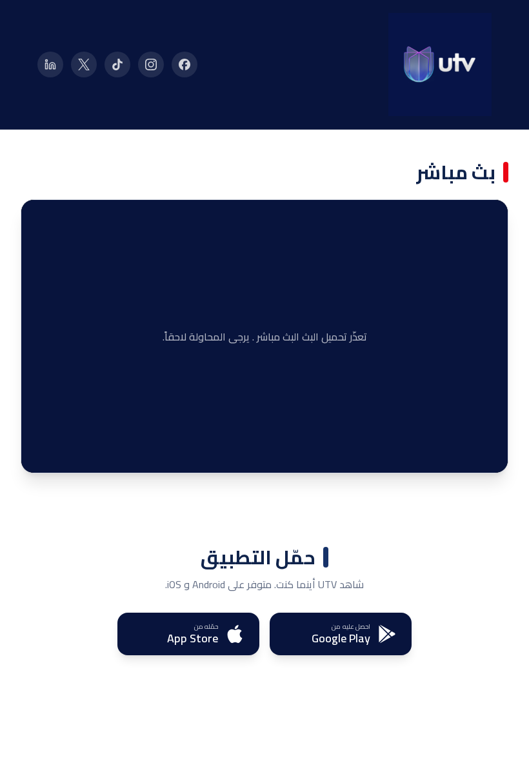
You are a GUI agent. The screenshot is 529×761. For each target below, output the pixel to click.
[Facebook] (184, 64)
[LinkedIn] (50, 64)
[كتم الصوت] (66, 453)
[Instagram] (151, 64)
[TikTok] (117, 64)
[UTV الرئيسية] (440, 64)
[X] (84, 64)
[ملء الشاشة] (40, 453)
